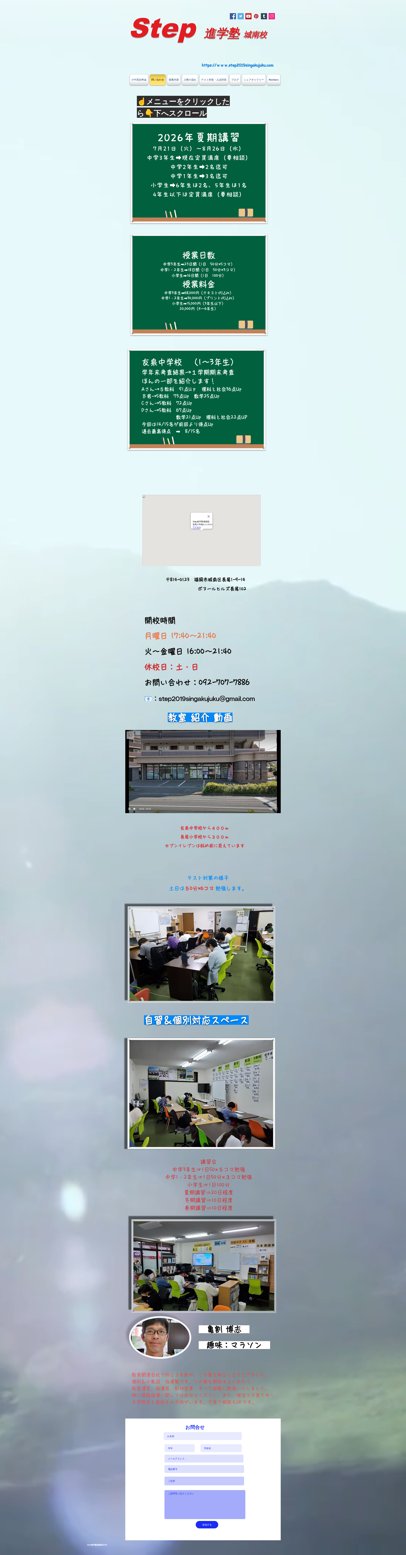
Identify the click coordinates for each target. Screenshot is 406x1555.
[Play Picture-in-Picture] (271, 809)
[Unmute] (135, 809)
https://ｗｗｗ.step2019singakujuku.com (238, 65)
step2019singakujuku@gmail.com (207, 699)
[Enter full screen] (276, 809)
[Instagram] (272, 16)
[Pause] (129, 809)
